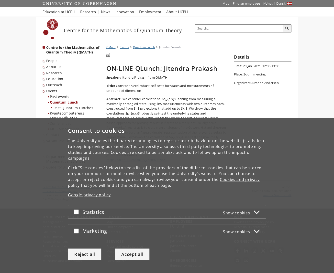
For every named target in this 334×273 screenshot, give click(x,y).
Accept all (132, 254)
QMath (111, 47)
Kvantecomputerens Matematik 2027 (67, 115)
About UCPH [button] (177, 11)
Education (54, 78)
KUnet (268, 3)
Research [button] (88, 11)
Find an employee (246, 3)
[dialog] (167, 195)
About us (53, 66)
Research (54, 73)
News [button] (106, 11)
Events (51, 91)
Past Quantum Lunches (73, 107)
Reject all (84, 254)
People (52, 60)
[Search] (287, 28)
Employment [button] (150, 11)
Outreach (54, 85)
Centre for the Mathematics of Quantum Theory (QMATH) (73, 49)
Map (226, 3)
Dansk (281, 3)
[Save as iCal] (108, 55)
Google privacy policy (89, 195)
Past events (59, 96)
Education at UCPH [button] (59, 11)
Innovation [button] (124, 11)
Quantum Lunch (64, 102)
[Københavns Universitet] (50, 29)
